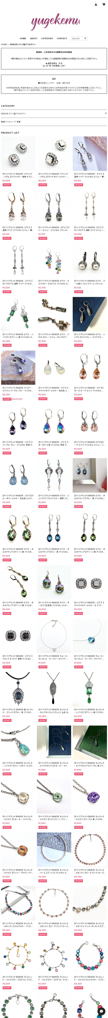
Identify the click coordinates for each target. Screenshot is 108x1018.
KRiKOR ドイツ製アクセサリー (14, 114)
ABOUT (34, 38)
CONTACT (62, 38)
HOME (23, 38)
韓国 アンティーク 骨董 (11, 122)
